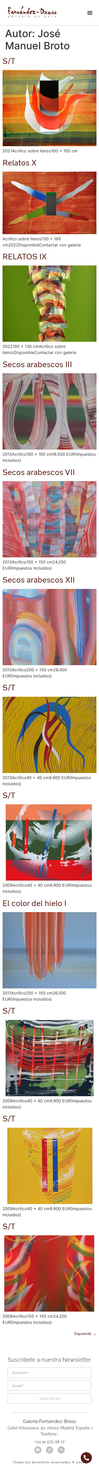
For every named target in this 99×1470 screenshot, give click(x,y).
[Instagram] (49, 1449)
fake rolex (68, 1365)
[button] (90, 12)
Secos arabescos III (37, 364)
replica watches (34, 1365)
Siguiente (85, 1333)
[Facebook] (37, 1449)
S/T (9, 61)
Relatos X (20, 162)
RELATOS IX (25, 256)
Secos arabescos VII (39, 472)
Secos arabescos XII (39, 579)
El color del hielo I (35, 903)
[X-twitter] (61, 1449)
